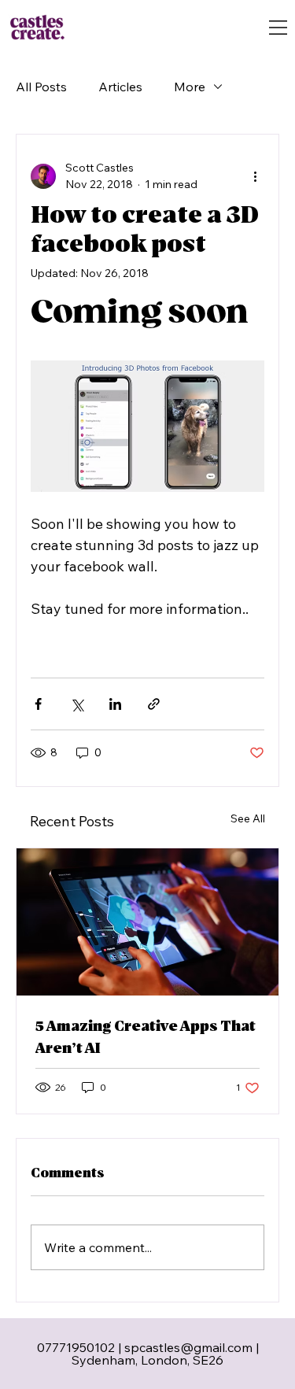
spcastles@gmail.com (188, 1347)
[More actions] (254, 176)
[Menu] (278, 27)
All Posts (41, 86)
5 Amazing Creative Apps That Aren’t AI (145, 1037)
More (189, 86)
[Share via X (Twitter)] (76, 703)
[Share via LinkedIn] (115, 703)
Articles (120, 86)
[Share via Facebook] (38, 703)
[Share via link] (153, 703)
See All (247, 818)
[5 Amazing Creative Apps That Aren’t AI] (147, 922)
